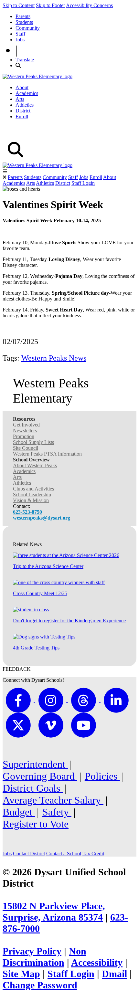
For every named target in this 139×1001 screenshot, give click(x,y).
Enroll (22, 116)
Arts (20, 99)
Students (24, 22)
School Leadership (32, 494)
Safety (56, 812)
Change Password (40, 985)
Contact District (29, 853)
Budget (19, 812)
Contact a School (63, 853)
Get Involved (26, 424)
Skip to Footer (50, 5)
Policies (102, 776)
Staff (20, 34)
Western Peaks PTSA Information (47, 454)
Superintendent (35, 764)
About (22, 87)
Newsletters (25, 430)
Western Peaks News (53, 358)
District (23, 110)
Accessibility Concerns (89, 5)
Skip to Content (19, 5)
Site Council (25, 448)
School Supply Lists (33, 442)
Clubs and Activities (33, 488)
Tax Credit (93, 853)
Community (28, 28)
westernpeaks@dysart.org (41, 518)
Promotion (23, 436)
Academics (27, 93)
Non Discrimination (44, 957)
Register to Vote (36, 824)
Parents (23, 16)
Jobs (20, 39)
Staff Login (83, 183)
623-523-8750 (27, 512)
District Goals (33, 788)
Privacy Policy (32, 951)
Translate (25, 59)
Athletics (25, 105)
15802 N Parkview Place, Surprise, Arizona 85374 (54, 912)
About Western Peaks (35, 465)
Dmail (114, 973)
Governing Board (40, 776)
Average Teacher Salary (53, 800)
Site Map (21, 973)
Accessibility (97, 962)
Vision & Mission (31, 500)
